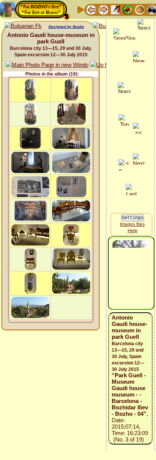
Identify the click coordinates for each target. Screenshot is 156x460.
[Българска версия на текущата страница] (23, 26)
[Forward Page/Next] (103, 9)
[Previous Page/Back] (91, 9)
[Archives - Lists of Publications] (115, 9)
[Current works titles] (139, 9)
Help (132, 230)
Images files (132, 224)
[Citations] (127, 9)
